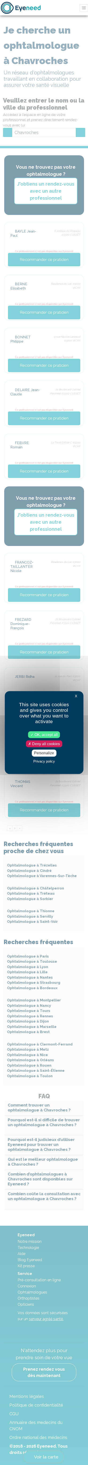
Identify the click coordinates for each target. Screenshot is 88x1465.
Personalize (44, 753)
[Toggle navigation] (84, 7)
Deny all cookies (45, 744)
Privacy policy (44, 761)
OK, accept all (46, 735)
